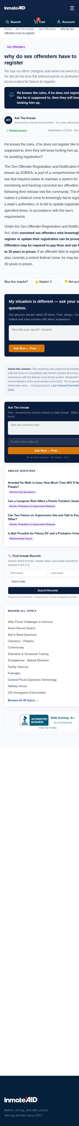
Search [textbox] (16, 22)
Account (68, 22)
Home (8, 29)
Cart (41, 22)
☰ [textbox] (72, 8)
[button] (45, 282)
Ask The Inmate (25, 29)
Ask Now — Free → (27, 348)
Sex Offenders (47, 29)
